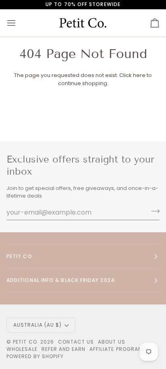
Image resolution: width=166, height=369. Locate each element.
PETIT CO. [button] (20, 256)
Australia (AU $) (37, 324)
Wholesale (21, 349)
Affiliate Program (116, 349)
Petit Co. (26, 341)
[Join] (153, 211)
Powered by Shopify (35, 356)
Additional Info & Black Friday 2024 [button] (60, 280)
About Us (111, 341)
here (139, 75)
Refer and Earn (63, 349)
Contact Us (76, 341)
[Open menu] (18, 23)
